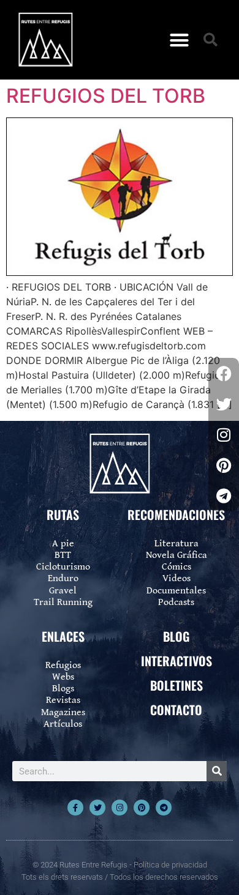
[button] (179, 39)
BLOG (176, 636)
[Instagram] (119, 807)
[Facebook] (223, 373)
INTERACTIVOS (176, 661)
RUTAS (63, 514)
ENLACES (63, 636)
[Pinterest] (142, 807)
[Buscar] (217, 771)
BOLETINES (176, 685)
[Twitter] (97, 807)
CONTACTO (176, 709)
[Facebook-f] (75, 807)
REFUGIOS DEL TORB (105, 96)
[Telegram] (164, 807)
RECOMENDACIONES (176, 514)
